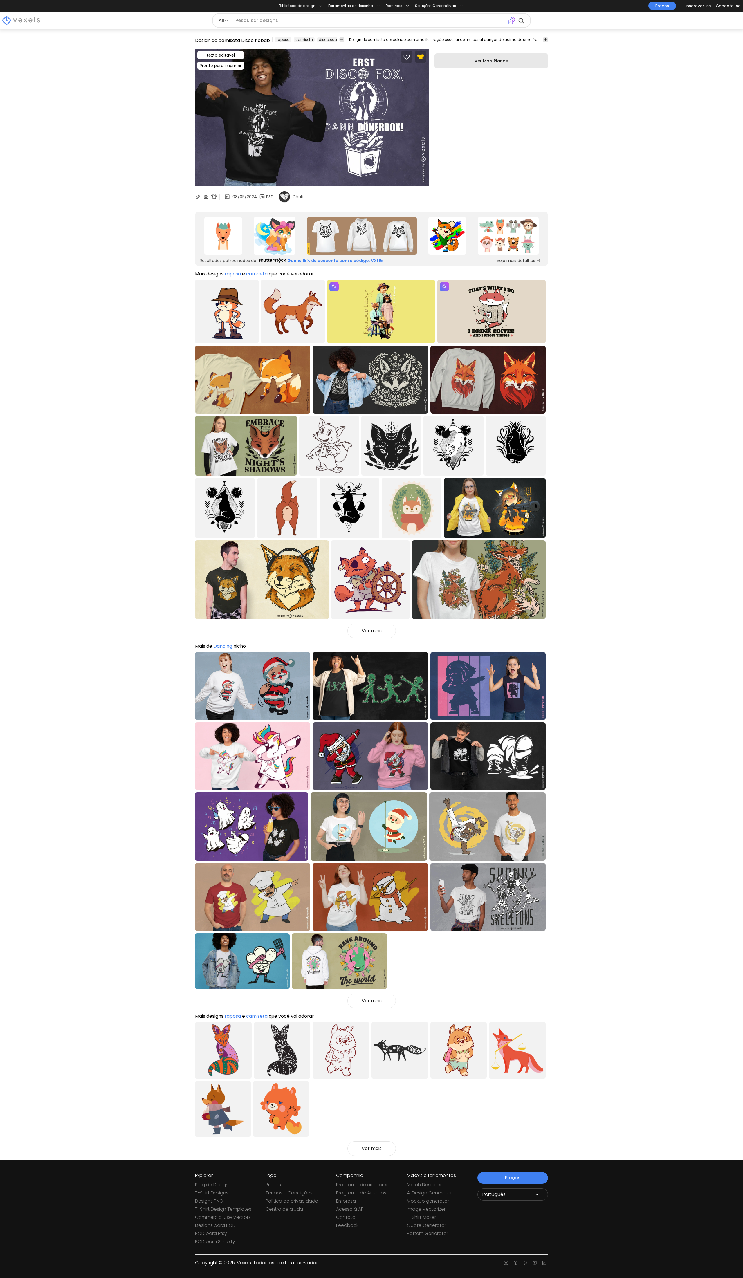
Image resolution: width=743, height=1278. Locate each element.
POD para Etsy (211, 1233)
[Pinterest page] (525, 1263)
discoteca (328, 39)
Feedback (347, 1225)
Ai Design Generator (429, 1192)
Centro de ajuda (284, 1209)
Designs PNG (209, 1201)
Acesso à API (350, 1209)
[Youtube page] (534, 1263)
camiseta (304, 39)
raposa (283, 39)
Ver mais (372, 630)
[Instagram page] (506, 1263)
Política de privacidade (292, 1201)
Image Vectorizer (426, 1209)
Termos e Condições (289, 1192)
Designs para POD (215, 1225)
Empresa (346, 1201)
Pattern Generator (427, 1233)
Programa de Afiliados (361, 1192)
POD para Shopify (215, 1241)
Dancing (222, 646)
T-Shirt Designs (211, 1192)
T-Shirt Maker (421, 1217)
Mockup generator (428, 1201)
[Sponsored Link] (223, 236)
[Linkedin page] (544, 1263)
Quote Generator (426, 1225)
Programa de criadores (362, 1184)
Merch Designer (424, 1184)
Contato (346, 1217)
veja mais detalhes (516, 260)
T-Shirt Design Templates (223, 1209)
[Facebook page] (515, 1263)
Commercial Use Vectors (223, 1217)
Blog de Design (212, 1184)
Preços (273, 1184)
